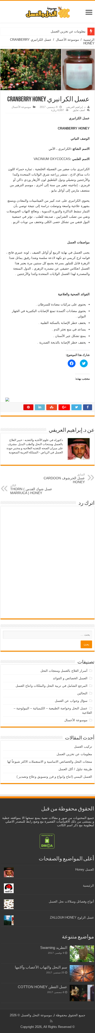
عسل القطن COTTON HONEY (42, 987)
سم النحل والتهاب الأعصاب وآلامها (41, 967)
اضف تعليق (79, 110)
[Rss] (51, 1021)
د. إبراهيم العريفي (76, 106)
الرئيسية (89, 39)
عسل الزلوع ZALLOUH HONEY (72, 917)
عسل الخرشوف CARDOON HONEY (64, 478)
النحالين (82, 693)
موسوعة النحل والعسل (36, 1015)
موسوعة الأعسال (67, 39)
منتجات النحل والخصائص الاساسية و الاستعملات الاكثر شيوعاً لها (49, 761)
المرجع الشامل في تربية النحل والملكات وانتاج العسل (51, 686)
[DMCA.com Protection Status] (47, 841)
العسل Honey (84, 869)
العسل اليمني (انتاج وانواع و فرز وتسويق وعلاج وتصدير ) (54, 776)
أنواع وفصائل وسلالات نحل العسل (71, 901)
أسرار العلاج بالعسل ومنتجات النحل (63, 671)
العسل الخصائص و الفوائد (70, 678)
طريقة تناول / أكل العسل (75, 769)
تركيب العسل (83, 746)
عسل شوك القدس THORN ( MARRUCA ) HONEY (31, 489)
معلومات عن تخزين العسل (68, 31)
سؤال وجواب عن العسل (71, 701)
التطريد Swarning (53, 947)
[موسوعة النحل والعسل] (47, 11)
